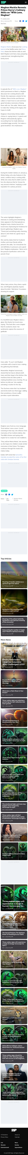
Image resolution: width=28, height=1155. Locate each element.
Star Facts (3, 23)
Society (17, 1145)
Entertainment (5, 1147)
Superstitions (18, 1147)
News (16, 1142)
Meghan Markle (6, 47)
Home (2, 498)
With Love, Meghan (19, 89)
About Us (17, 1134)
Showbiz (3, 1145)
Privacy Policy (4, 1137)
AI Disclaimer (4, 1134)
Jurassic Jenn (6, 18)
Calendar (17, 1137)
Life (2, 1142)
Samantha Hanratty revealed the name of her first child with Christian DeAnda (13, 457)
